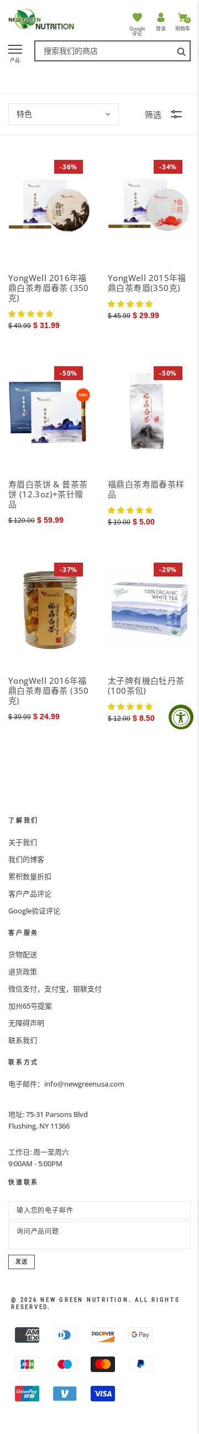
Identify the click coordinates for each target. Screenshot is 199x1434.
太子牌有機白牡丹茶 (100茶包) (146, 685)
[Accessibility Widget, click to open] (181, 717)
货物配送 (22, 954)
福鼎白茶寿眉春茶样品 (146, 489)
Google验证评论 (34, 911)
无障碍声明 (26, 1023)
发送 (21, 1261)
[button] (30, 313)
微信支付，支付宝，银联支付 (55, 989)
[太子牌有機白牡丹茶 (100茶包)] (149, 608)
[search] (181, 50)
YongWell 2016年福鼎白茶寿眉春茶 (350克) (48, 288)
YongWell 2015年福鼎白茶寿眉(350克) (147, 283)
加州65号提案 (30, 1006)
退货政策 (22, 971)
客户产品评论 (29, 893)
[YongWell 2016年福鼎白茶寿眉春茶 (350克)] (49, 205)
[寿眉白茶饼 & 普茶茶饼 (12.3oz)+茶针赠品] (49, 412)
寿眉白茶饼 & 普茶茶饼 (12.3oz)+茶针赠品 (47, 494)
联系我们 (22, 1040)
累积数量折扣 (29, 876)
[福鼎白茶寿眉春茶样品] (149, 412)
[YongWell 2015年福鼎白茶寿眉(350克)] (149, 205)
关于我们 (22, 842)
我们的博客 (26, 859)
